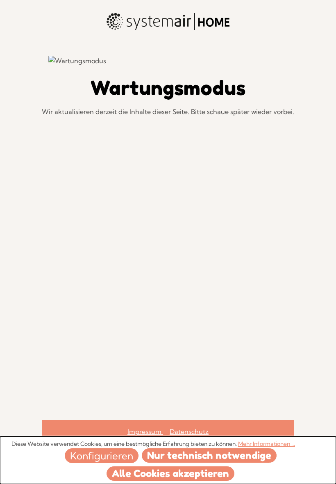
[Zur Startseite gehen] (168, 21)
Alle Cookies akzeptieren (170, 473)
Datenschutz (189, 431)
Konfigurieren (101, 456)
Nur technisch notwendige (209, 455)
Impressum (145, 431)
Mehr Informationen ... (266, 443)
